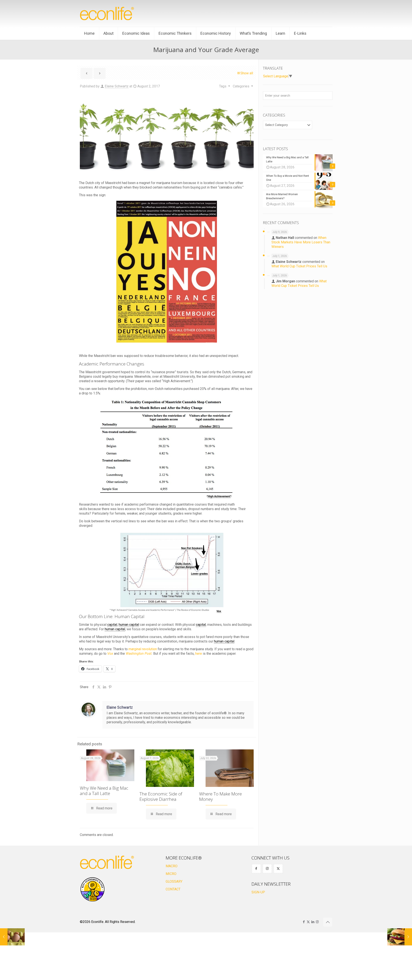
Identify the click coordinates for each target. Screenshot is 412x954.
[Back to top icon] (327, 922)
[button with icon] (256, 868)
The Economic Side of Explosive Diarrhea (160, 796)
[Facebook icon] (303, 922)
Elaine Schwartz (117, 86)
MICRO (171, 874)
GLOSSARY (174, 881)
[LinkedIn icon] (312, 922)
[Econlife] (107, 13)
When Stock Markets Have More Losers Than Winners (300, 242)
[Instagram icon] (317, 922)
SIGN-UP (258, 892)
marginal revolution (143, 649)
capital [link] (112, 625)
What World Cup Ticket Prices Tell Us (299, 266)
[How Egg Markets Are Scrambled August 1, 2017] (12, 936)
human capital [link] (129, 625)
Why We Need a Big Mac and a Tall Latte (104, 790)
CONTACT (173, 889)
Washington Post (138, 653)
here (198, 653)
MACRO (171, 866)
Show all (246, 73)
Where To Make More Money (220, 796)
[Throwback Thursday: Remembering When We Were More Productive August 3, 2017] (399, 936)
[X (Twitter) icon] (308, 922)
